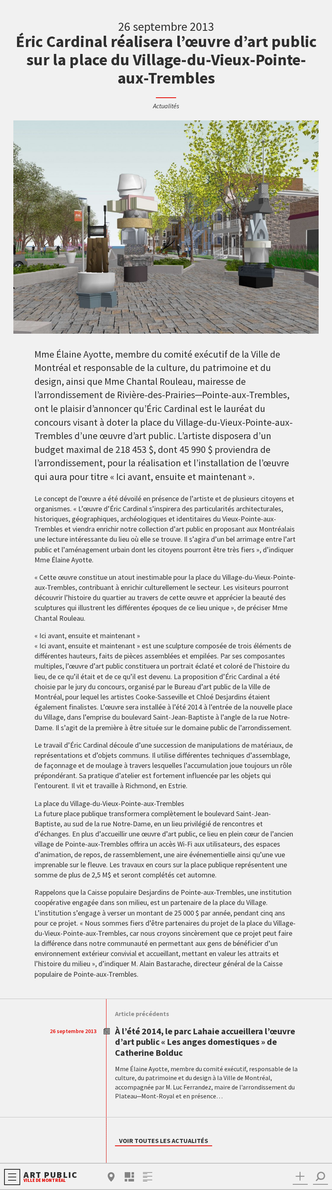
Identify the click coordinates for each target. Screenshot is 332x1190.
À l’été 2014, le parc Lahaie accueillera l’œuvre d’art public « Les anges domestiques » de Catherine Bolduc (205, 1041)
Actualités (166, 106)
